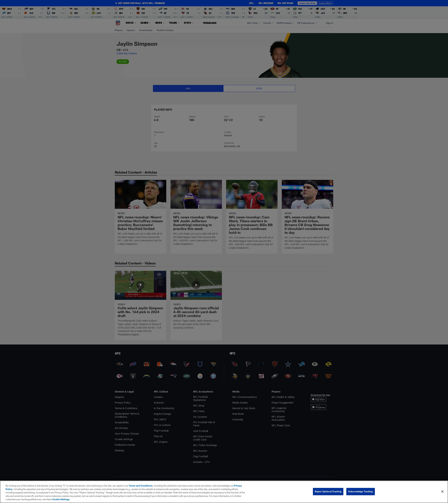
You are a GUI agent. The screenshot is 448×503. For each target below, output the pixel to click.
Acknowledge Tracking (360, 491)
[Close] (442, 491)
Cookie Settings (60, 499)
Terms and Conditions (141, 485)
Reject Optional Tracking (328, 491)
